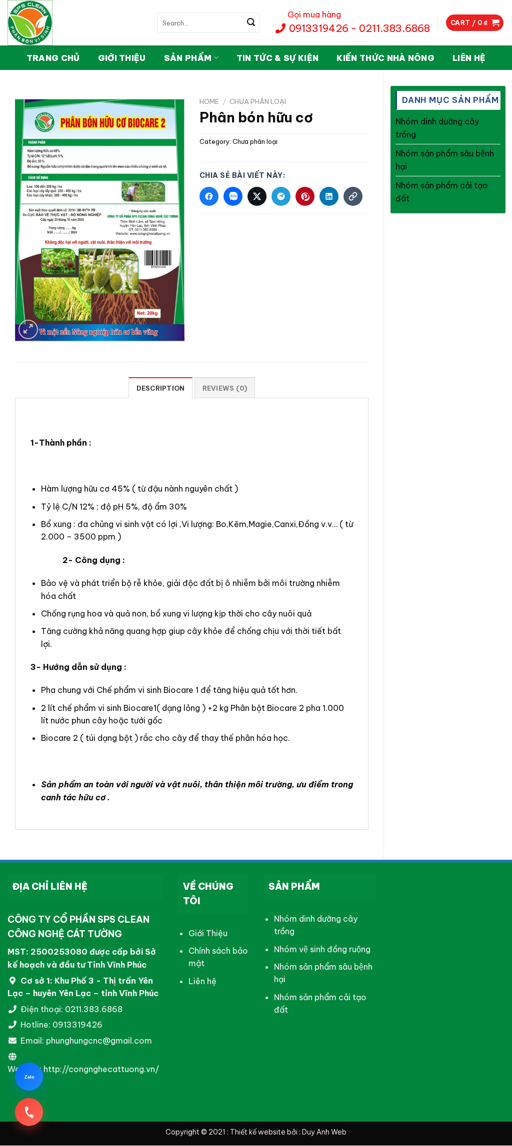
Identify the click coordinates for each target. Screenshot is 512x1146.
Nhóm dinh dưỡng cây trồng (437, 127)
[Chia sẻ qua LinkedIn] (329, 196)
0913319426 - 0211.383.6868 (358, 28)
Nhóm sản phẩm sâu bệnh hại (445, 159)
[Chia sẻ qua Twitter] (257, 196)
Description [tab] (160, 388)
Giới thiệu (122, 58)
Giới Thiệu (208, 933)
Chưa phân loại (258, 101)
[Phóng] (28, 329)
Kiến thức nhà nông (385, 58)
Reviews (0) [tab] (225, 388)
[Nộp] (251, 22)
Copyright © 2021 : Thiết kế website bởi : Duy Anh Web (256, 1132)
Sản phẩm (188, 58)
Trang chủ (53, 58)
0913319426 (77, 1025)
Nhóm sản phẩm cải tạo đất (442, 191)
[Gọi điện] (29, 1112)
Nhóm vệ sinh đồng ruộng (322, 949)
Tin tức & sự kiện (277, 58)
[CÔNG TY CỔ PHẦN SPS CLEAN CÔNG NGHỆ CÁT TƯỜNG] (58, 22)
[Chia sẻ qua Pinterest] (305, 196)
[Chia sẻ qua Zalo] (233, 196)
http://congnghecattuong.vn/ (101, 1069)
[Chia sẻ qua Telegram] (281, 196)
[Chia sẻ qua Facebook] (209, 196)
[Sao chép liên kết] (353, 196)
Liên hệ (469, 58)
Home (209, 101)
